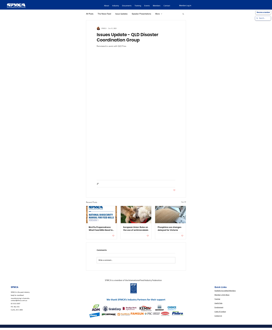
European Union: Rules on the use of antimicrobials (135, 228)
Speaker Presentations (141, 14)
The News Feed (104, 14)
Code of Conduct (220, 312)
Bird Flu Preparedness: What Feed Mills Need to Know (101, 228)
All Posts (89, 14)
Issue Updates (121, 14)
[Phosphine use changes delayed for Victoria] (170, 214)
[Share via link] (98, 184)
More (157, 14)
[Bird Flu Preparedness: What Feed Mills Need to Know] (101, 214)
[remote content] (136, 111)
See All (183, 202)
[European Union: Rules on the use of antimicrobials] (136, 214)
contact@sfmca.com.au (19, 300)
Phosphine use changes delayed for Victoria (169, 228)
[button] (106, 6)
